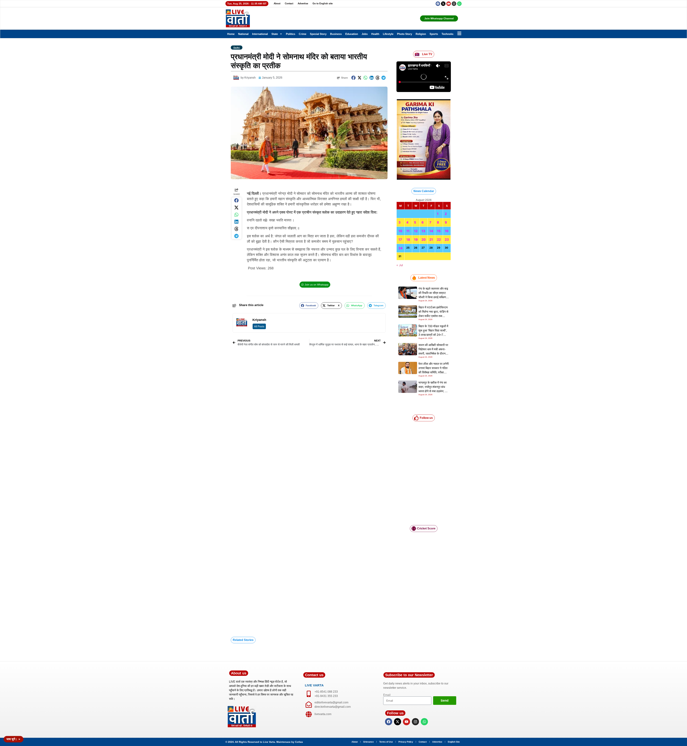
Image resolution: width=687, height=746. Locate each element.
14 (431, 231)
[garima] (423, 178)
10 (400, 231)
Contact (289, 3)
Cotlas (299, 741)
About (277, 3)
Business (336, 33)
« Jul (399, 265)
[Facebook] (438, 3)
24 (400, 248)
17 (400, 239)
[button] (353, 78)
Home (231, 33)
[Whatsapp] (459, 3)
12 (416, 231)
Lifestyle (388, 33)
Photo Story (404, 33)
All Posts (259, 326)
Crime (302, 33)
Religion (421, 33)
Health (375, 33)
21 (431, 239)
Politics (290, 33)
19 (416, 239)
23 (447, 239)
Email (387, 695)
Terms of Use (386, 742)
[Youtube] (448, 3)
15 (439, 231)
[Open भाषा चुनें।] (19, 739)
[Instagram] (454, 3)
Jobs (365, 33)
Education (351, 33)
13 (423, 231)
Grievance (368, 742)
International (260, 33)
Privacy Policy (405, 742)
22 (439, 239)
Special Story (318, 33)
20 (424, 239)
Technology (449, 33)
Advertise (303, 3)
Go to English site (323, 3)
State (274, 33)
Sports (434, 33)
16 (447, 231)
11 (408, 231)
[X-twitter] (443, 3)
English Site (454, 742)
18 (408, 239)
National (243, 33)
